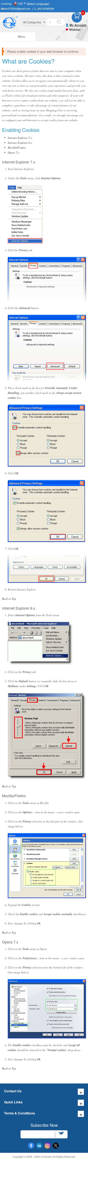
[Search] (58, 22)
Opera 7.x (13, 152)
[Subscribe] (61, 1134)
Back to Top (9, 599)
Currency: (6, 3)
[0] (76, 17)
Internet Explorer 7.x (20, 138)
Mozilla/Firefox (17, 147)
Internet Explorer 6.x (20, 143)
